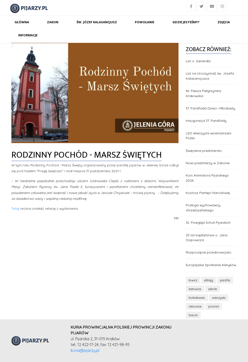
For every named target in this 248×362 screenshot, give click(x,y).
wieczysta (218, 298)
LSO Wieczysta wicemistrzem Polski (208, 135)
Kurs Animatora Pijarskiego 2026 (207, 177)
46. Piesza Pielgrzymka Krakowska (203, 93)
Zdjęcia (223, 22)
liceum (193, 315)
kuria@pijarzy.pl (85, 350)
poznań (213, 306)
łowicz (193, 280)
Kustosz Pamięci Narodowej (208, 193)
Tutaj (15, 208)
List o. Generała (198, 61)
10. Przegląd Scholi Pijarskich (208, 222)
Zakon (52, 22)
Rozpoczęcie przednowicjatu (208, 252)
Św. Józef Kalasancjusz (97, 22)
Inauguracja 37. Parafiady (206, 120)
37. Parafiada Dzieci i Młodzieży (210, 108)
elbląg (208, 280)
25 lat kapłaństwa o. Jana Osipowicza (206, 237)
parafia (225, 280)
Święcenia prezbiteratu (204, 150)
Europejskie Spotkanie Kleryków (211, 265)
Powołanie (144, 22)
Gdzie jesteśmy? (186, 22)
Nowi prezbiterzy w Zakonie (208, 163)
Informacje (28, 35)
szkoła (212, 289)
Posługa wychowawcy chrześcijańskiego (203, 207)
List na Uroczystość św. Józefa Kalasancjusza (210, 75)
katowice (195, 289)
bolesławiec (197, 298)
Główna (22, 22)
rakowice (195, 306)
